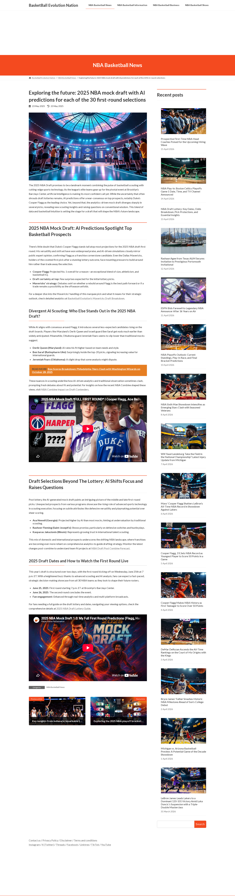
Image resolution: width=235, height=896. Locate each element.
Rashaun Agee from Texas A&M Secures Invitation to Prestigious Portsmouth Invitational (182, 261)
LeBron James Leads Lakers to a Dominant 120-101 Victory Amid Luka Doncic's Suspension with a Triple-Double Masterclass (182, 802)
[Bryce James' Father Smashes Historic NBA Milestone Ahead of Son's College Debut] (183, 681)
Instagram (34, 844)
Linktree (84, 844)
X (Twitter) (48, 844)
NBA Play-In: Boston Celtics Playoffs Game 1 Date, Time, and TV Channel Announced (181, 191)
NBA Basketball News (55, 687)
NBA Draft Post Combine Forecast (110, 548)
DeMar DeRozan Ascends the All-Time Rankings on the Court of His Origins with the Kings (183, 652)
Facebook (72, 844)
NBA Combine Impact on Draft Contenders (65, 389)
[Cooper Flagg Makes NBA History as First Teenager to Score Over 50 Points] (183, 585)
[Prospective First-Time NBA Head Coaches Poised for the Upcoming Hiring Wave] (183, 121)
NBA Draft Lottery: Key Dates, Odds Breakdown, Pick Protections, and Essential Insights (181, 211)
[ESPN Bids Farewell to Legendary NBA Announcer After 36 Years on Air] (183, 290)
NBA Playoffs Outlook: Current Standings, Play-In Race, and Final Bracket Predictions (179, 357)
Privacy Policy (50, 840)
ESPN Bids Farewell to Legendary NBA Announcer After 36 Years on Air (182, 309)
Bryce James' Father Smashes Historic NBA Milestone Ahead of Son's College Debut (182, 701)
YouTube (106, 844)
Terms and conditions (85, 840)
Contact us (35, 840)
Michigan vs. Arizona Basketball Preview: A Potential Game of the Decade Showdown (183, 751)
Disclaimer (66, 840)
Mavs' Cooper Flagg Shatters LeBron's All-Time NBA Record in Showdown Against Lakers (182, 506)
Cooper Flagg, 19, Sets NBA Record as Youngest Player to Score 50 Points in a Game (182, 556)
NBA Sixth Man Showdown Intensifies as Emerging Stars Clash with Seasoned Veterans (183, 407)
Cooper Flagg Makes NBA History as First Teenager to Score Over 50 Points (182, 604)
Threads (60, 844)
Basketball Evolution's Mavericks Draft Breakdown (96, 298)
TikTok (95, 844)
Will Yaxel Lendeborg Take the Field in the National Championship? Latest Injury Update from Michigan (183, 456)
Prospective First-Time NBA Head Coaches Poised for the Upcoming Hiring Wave (183, 141)
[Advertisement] (117, 32)
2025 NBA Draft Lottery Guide (73, 608)
